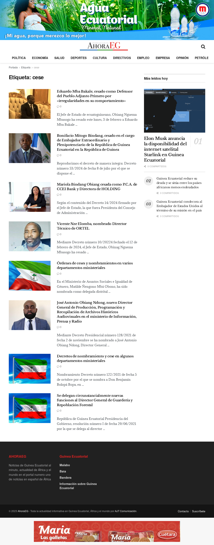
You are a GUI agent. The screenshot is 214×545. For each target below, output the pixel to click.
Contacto (183, 511)
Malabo (65, 465)
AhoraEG (23, 511)
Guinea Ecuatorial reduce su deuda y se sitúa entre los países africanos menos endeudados (179, 183)
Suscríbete (198, 511)
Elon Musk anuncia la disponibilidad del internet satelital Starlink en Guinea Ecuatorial (165, 149)
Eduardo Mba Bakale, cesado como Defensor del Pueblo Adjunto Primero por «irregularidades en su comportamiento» (94, 96)
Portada (13, 67)
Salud (59, 58)
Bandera (65, 477)
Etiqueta (26, 67)
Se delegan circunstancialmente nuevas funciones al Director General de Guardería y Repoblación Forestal (95, 400)
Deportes (79, 58)
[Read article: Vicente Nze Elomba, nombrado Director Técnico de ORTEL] (30, 236)
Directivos (122, 58)
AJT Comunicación (125, 511)
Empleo (143, 58)
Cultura (100, 58)
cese (36, 67)
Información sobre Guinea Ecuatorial (78, 486)
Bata (63, 471)
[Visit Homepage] (104, 46)
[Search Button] (203, 46)
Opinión (182, 58)
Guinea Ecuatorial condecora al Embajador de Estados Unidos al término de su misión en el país (180, 206)
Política (19, 58)
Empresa (163, 58)
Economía (40, 58)
